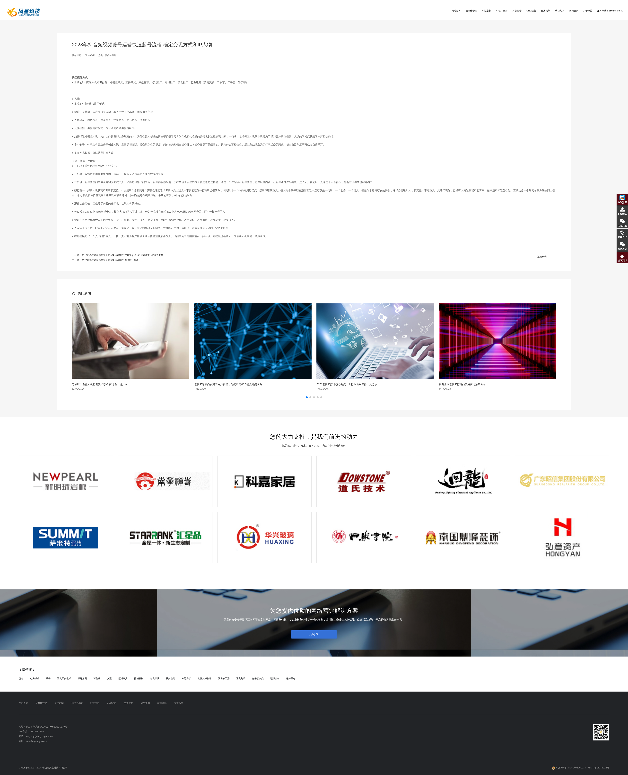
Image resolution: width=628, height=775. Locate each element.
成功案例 (559, 10)
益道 (21, 678)
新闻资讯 (573, 10)
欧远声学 (186, 678)
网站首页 (456, 10)
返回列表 (542, 256)
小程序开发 (501, 10)
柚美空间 (170, 678)
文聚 (109, 678)
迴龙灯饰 (240, 678)
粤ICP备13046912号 (598, 767)
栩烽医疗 (290, 678)
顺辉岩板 (274, 678)
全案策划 (545, 10)
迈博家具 (123, 678)
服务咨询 (314, 634)
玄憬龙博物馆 (204, 678)
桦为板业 (34, 678)
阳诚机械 (138, 678)
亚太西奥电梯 (64, 678)
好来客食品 (258, 678)
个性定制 (486, 10)
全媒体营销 (471, 10)
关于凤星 (587, 10)
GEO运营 (531, 10)
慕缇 (48, 678)
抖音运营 (517, 10)
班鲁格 (97, 678)
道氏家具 (154, 678)
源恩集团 (82, 678)
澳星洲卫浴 (224, 678)
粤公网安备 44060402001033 (570, 767)
